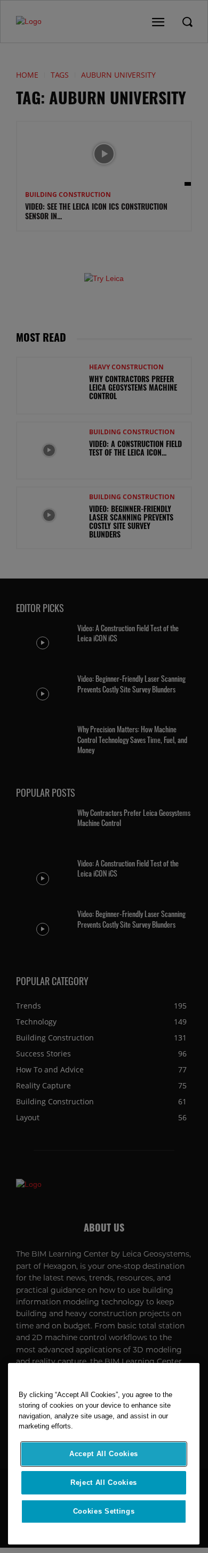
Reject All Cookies (103, 1482)
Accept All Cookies (103, 1454)
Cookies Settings (104, 1511)
